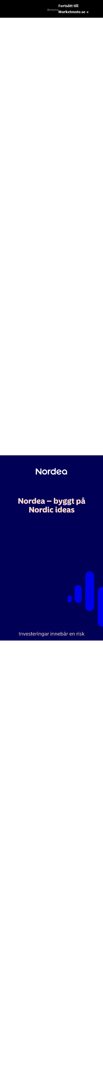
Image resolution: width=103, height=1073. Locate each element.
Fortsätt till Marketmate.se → (73, 8)
